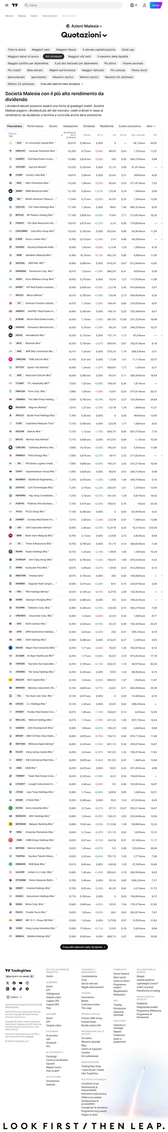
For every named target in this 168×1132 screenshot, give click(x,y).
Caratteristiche (89, 976)
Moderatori (119, 994)
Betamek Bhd (33, 343)
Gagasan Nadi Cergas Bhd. (42, 583)
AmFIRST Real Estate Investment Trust (42, 311)
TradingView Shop (91, 1066)
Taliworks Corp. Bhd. (39, 607)
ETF (48, 990)
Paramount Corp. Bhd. (41, 271)
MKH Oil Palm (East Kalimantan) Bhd (41, 735)
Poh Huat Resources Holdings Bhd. (41, 223)
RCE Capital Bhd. (36, 679)
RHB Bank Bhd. (37, 864)
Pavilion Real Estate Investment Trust (41, 711)
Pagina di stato (89, 1114)
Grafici (49, 976)
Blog (83, 1045)
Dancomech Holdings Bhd (40, 896)
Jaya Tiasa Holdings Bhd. (39, 792)
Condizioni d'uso (90, 1083)
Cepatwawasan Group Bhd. (40, 471)
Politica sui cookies (91, 1097)
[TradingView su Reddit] (27, 989)
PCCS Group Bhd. (35, 511)
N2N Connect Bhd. (36, 623)
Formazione (120, 1008)
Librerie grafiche (145, 979)
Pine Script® (52, 1070)
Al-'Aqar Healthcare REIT (40, 655)
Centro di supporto (91, 1048)
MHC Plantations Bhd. (37, 183)
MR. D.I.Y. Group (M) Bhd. (39, 920)
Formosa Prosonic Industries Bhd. (41, 303)
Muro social (120, 977)
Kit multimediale (89, 1056)
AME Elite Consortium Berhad (41, 351)
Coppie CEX (52, 1000)
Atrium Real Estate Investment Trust (41, 319)
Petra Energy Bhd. (38, 455)
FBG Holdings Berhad (37, 591)
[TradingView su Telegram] (14, 989)
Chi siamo (86, 1038)
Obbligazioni (53, 993)
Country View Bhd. (35, 175)
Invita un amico (122, 980)
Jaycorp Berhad (37, 166)
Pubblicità (142, 1003)
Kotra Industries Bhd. (37, 808)
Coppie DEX (52, 1004)
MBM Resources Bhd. (37, 191)
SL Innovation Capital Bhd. (40, 142)
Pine (48, 1008)
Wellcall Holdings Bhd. (40, 719)
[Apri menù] (6, 5)
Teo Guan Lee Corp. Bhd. (39, 695)
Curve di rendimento (57, 1060)
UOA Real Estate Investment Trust (42, 158)
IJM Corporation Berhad (38, 527)
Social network (121, 973)
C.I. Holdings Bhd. (36, 703)
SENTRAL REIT (36, 263)
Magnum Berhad (37, 407)
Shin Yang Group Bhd (40, 559)
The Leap (86, 1008)
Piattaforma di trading (148, 990)
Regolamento (121, 991)
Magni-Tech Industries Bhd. (40, 647)
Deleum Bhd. (34, 431)
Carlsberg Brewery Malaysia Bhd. (42, 447)
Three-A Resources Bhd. (39, 543)
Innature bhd (36, 575)
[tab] (16, 49)
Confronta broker (90, 1004)
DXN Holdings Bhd (35, 639)
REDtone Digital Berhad (40, 743)
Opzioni (50, 1063)
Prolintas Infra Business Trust (41, 503)
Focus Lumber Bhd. (36, 239)
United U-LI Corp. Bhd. (40, 872)
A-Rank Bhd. (33, 800)
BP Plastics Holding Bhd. (40, 215)
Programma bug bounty (94, 1111)
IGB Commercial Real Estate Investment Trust (41, 759)
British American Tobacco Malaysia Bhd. (41, 199)
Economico (52, 1035)
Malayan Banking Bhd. (41, 824)
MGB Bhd (31, 767)
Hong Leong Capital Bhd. (39, 751)
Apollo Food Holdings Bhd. (41, 415)
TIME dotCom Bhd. (39, 359)
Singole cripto (53, 997)
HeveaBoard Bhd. (35, 335)
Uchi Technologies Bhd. (40, 487)
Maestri (117, 1031)
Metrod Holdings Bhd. (39, 848)
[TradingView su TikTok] (20, 989)
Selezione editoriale (119, 1013)
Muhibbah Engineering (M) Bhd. (42, 479)
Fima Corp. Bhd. (36, 391)
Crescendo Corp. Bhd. (40, 615)
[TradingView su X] (7, 983)
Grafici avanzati (145, 987)
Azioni (49, 986)
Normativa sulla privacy (94, 1093)
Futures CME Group (91, 1018)
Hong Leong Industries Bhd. (40, 928)
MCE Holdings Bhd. (39, 816)
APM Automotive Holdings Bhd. (41, 631)
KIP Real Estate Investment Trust (41, 287)
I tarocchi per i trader (92, 1069)
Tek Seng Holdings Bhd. (41, 671)
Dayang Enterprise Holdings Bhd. (41, 247)
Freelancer (119, 1035)
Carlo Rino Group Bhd (42, 231)
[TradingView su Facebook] (14, 983)
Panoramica (87, 997)
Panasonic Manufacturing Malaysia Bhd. (42, 327)
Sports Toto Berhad (37, 367)
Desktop (50, 1084)
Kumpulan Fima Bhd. (37, 567)
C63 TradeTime (89, 1073)
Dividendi (51, 1042)
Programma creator (120, 986)
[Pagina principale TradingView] (15, 5)
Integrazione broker (147, 1007)
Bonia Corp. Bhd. (35, 904)
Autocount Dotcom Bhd (38, 375)
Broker (84, 1000)
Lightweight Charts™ (147, 983)
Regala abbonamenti (92, 987)
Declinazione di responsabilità (89, 1088)
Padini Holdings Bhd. (37, 551)
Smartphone (52, 1081)
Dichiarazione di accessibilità (89, 1102)
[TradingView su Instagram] (27, 983)
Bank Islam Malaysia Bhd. (39, 535)
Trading (118, 1004)
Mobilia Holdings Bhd (38, 936)
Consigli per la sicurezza (94, 1107)
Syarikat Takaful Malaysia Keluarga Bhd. (42, 856)
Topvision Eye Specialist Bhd (42, 663)
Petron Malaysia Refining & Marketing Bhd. (42, 880)
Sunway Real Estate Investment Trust (42, 519)
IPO (48, 1046)
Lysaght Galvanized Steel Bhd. (42, 784)
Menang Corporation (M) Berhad (42, 687)
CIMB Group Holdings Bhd (39, 840)
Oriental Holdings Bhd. (38, 888)
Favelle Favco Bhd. (36, 912)
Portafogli (51, 1056)
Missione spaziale (90, 1041)
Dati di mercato (89, 983)
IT (136, 5)
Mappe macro (53, 1067)
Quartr (31, 1036)
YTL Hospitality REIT (38, 383)
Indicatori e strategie (120, 1026)
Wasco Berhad (34, 295)
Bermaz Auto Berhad (37, 439)
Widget (140, 976)
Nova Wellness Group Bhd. (40, 279)
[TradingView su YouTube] (20, 983)
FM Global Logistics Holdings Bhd (41, 463)
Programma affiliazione (149, 1010)
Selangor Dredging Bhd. (39, 599)
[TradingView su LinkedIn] (7, 989)
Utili (48, 1039)
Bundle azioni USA (91, 1025)
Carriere (85, 1052)
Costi (84, 979)
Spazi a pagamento (120, 1040)
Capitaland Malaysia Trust (39, 423)
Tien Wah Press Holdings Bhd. (42, 399)
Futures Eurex (88, 1021)
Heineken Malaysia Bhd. (38, 255)
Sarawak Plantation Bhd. (42, 150)
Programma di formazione (144, 1016)
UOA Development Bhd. (40, 727)
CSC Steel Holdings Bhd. (41, 207)
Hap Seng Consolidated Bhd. (42, 495)
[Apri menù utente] (144, 5)
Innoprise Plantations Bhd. (39, 832)
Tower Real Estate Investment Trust (42, 776)
